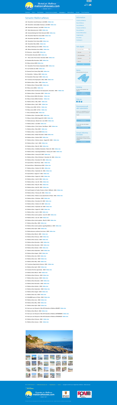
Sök (83, 64)
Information (62, 12)
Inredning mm (79, 40)
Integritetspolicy (79, 35)
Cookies (59, 384)
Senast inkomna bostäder (51, 12)
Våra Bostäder (40, 12)
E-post (77, 114)
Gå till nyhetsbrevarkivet (83, 127)
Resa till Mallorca (80, 23)
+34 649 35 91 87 (31, 384)
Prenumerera (83, 141)
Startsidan (27, 12)
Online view (51, 22)
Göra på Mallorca (80, 30)
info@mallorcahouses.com (42, 384)
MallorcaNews (70, 12)
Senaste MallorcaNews (81, 32)
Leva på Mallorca (80, 25)
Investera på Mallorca (81, 20)
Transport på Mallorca (81, 27)
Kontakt (77, 12)
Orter (33, 12)
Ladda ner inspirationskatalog (83, 93)
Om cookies (78, 37)
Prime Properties (85, 12)
